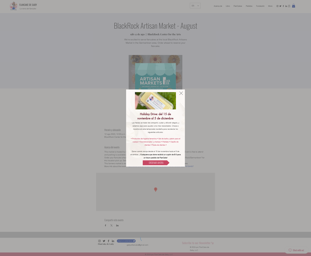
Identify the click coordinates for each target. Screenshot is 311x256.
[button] (181, 93)
